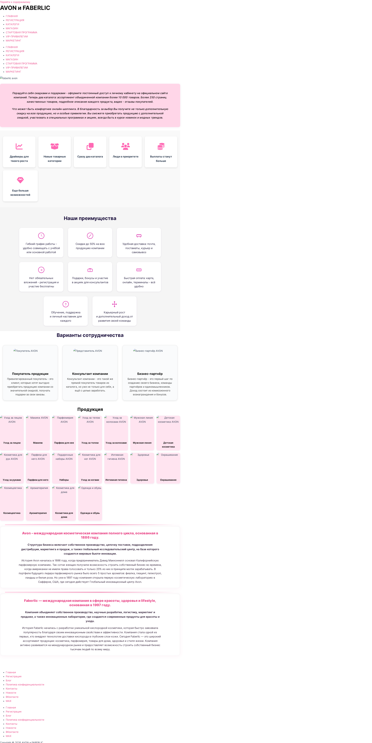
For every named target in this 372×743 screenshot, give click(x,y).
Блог (8, 680)
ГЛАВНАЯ (12, 16)
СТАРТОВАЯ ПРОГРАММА (21, 32)
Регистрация (14, 676)
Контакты (11, 688)
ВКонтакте (12, 696)
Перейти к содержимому (15, 2)
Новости (11, 692)
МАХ (8, 701)
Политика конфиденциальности (25, 684)
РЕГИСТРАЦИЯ (15, 20)
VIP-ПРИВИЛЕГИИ (17, 36)
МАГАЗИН (12, 28)
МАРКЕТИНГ (13, 40)
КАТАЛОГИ (12, 24)
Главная (11, 672)
